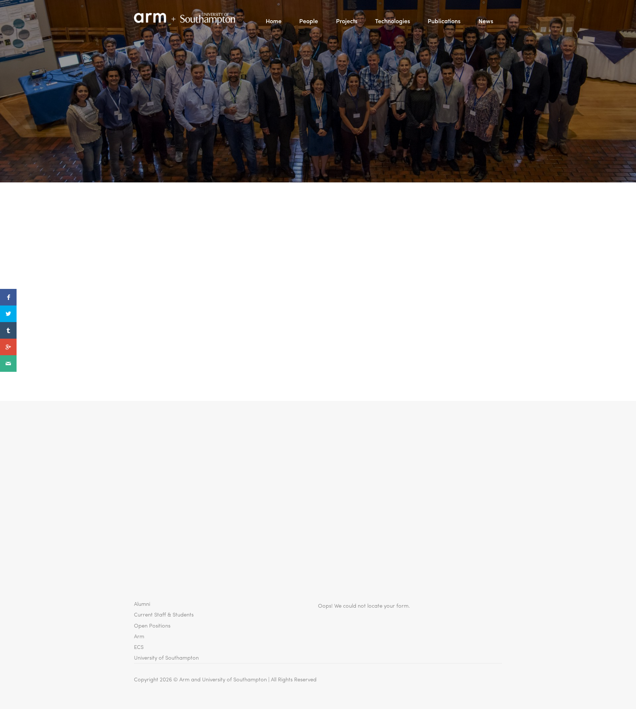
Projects (346, 21)
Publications (444, 21)
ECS (139, 646)
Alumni (142, 603)
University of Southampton (166, 657)
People (308, 21)
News (485, 21)
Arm (139, 636)
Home (274, 21)
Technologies (392, 21)
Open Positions (152, 625)
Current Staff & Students (164, 614)
